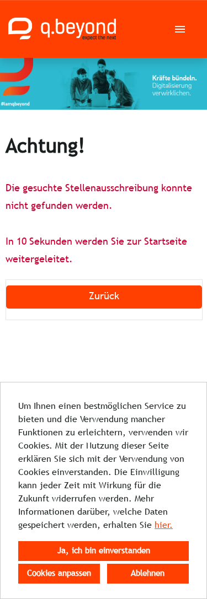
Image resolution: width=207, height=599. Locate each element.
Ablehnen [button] (147, 574)
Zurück (104, 296)
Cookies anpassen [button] (59, 574)
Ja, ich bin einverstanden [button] (103, 551)
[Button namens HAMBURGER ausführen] (179, 29)
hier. (164, 525)
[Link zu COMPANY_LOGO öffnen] (62, 29)
